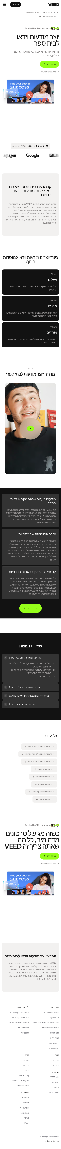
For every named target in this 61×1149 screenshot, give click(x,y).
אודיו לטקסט (54, 1017)
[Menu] (4, 4)
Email (26, 1123)
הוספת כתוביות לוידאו (50, 1027)
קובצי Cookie (23, 1075)
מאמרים (55, 1082)
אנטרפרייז (55, 1065)
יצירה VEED (47, 12)
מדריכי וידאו (54, 1092)
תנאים (26, 1070)
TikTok (26, 1118)
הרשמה (15, 4)
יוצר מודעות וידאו (32, 12)
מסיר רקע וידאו (23, 1027)
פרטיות (26, 1065)
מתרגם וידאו (54, 1048)
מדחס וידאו (54, 1033)
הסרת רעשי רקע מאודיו (19, 1012)
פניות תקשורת (23, 1085)
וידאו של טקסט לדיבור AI (19, 1022)
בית (57, 12)
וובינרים (56, 1087)
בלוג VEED (54, 1077)
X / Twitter (24, 1108)
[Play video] (30, 428)
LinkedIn (25, 1102)
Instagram (24, 1113)
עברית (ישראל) (53, 1141)
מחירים (56, 1060)
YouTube (25, 1097)
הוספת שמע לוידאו (51, 1012)
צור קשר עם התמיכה (20, 1080)
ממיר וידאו (54, 1038)
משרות (26, 1060)
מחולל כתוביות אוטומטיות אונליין (45, 1022)
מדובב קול (25, 1033)
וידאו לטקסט (54, 1043)
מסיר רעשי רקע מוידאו (20, 1017)
